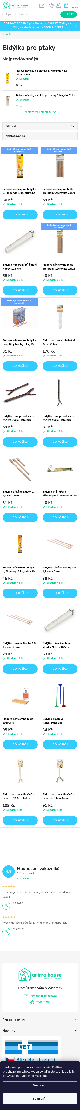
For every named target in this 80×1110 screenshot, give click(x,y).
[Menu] (75, 5)
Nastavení (40, 1085)
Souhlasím (40, 1099)
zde (44, 1076)
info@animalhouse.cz (43, 995)
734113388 (43, 1002)
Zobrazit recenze (26, 878)
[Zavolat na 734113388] (51, 5)
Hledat (69, 14)
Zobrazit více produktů (38, 112)
